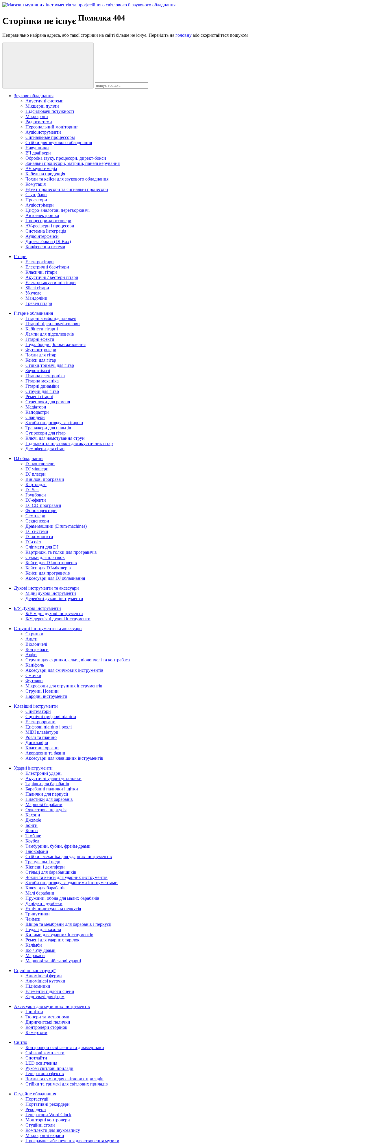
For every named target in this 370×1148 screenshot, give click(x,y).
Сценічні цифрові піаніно (50, 716)
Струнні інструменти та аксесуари (48, 628)
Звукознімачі (37, 370)
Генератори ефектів (44, 1073)
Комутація (35, 184)
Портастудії (36, 1099)
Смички (33, 675)
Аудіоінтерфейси (42, 236)
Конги (31, 830)
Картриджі (36, 484)
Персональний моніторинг (51, 126)
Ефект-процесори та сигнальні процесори (66, 189)
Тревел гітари (38, 303)
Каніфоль (34, 665)
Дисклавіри (36, 742)
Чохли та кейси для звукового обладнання (66, 178)
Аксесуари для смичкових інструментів (64, 670)
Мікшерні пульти (42, 106)
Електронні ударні (43, 773)
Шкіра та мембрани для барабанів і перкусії (68, 924)
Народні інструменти (46, 696)
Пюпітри (34, 1011)
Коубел (32, 840)
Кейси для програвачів (47, 573)
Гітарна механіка (42, 380)
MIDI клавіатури (41, 732)
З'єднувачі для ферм (44, 996)
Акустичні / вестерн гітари (51, 277)
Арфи (31, 654)
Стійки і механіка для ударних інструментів (68, 856)
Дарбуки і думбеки (43, 903)
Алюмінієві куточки (45, 980)
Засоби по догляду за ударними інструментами (71, 882)
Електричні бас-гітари (47, 266)
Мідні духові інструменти (50, 593)
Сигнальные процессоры (50, 137)
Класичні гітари (41, 272)
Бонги (31, 825)
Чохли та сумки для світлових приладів (64, 1078)
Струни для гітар (42, 391)
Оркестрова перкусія (45, 809)
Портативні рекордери (47, 1104)
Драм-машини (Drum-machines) (56, 526)
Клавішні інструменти (36, 706)
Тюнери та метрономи (47, 1016)
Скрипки (34, 633)
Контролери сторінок (46, 1027)
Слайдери (35, 417)
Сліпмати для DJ (41, 546)
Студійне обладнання (35, 1093)
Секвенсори (37, 520)
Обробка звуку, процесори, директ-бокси (65, 158)
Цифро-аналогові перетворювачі (57, 210)
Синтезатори (38, 711)
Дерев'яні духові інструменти (54, 598)
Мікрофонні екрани (44, 1135)
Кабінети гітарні (41, 328)
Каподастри (37, 412)
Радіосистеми (38, 121)
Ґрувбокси (35, 494)
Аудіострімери (39, 205)
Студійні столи (40, 1125)
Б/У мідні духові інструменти (54, 613)
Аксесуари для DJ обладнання (55, 578)
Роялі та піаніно (41, 737)
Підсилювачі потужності (49, 111)
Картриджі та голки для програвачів (61, 552)
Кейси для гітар (40, 360)
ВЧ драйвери (38, 152)
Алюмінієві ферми (43, 975)
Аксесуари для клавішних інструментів (64, 758)
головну (183, 35)
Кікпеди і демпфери (45, 866)
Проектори (36, 199)
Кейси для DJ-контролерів (51, 562)
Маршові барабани (43, 804)
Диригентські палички (47, 1022)
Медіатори (35, 406)
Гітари (20, 256)
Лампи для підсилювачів (49, 334)
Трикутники (37, 913)
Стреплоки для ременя (47, 401)
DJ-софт (33, 541)
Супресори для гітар (45, 432)
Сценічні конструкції (35, 970)
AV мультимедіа (41, 168)
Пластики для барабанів (49, 799)
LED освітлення (41, 1063)
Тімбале (33, 835)
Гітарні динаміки (42, 386)
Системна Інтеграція (45, 231)
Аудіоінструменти (43, 132)
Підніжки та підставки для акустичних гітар (69, 443)
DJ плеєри (35, 474)
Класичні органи (42, 747)
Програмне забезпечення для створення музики (72, 1140)
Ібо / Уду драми (40, 950)
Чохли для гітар (40, 354)
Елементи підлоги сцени (49, 991)
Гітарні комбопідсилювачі (50, 318)
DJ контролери (40, 463)
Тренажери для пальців (48, 427)
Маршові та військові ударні (53, 960)
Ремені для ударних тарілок (52, 939)
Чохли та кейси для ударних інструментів (66, 877)
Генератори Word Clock (48, 1114)
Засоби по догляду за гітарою (54, 422)
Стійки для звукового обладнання (58, 142)
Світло (20, 1042)
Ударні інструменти (33, 768)
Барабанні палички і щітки (51, 788)
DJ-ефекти (35, 500)
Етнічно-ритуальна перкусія (53, 908)
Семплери (35, 515)
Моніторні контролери (47, 1119)
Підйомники (37, 986)
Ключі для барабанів (45, 887)
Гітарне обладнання (33, 313)
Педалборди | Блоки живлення (55, 344)
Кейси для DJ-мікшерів (48, 567)
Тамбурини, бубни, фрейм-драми (57, 846)
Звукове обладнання (33, 95)
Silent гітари (37, 287)
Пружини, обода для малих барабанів (62, 898)
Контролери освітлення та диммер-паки (64, 1047)
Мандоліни (36, 298)
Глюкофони (36, 851)
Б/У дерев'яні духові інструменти (57, 618)
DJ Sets (32, 489)
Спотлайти (36, 1057)
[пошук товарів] (48, 66)
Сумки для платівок (45, 557)
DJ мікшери (37, 468)
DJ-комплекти (39, 536)
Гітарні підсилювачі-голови (52, 323)
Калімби (33, 945)
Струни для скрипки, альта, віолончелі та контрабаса (77, 659)
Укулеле (33, 292)
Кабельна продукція (45, 173)
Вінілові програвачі (44, 479)
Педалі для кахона (43, 929)
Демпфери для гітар (44, 448)
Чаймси (32, 919)
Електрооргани (40, 721)
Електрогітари (39, 261)
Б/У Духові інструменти (37, 608)
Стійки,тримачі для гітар (49, 365)
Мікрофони (36, 116)
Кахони (32, 814)
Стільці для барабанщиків (50, 872)
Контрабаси (37, 649)
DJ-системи (36, 531)
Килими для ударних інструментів (59, 934)
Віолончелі (36, 644)
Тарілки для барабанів (47, 783)
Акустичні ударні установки (53, 778)
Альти (31, 638)
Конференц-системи (45, 246)
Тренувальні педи (42, 861)
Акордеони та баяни (45, 752)
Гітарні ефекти (39, 339)
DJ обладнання (28, 458)
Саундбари (36, 194)
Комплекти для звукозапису (52, 1130)
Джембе (33, 820)
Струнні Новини (42, 691)
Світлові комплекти (44, 1052)
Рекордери (35, 1109)
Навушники (37, 147)
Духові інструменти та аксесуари (46, 588)
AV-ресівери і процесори (49, 225)
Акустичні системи (44, 100)
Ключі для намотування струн (55, 438)
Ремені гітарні (39, 396)
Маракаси (35, 955)
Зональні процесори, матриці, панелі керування (72, 163)
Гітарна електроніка (45, 375)
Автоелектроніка (42, 215)
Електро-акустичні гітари (50, 282)
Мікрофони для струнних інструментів (63, 685)
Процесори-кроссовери (48, 220)
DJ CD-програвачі (43, 505)
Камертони (36, 1032)
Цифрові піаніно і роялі (48, 726)
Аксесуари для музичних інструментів (52, 1006)
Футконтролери (40, 349)
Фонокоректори (41, 510)
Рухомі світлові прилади (49, 1068)
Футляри (34, 680)
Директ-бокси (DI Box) (48, 241)
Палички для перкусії (46, 794)
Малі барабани (39, 893)
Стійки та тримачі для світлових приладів (66, 1083)
